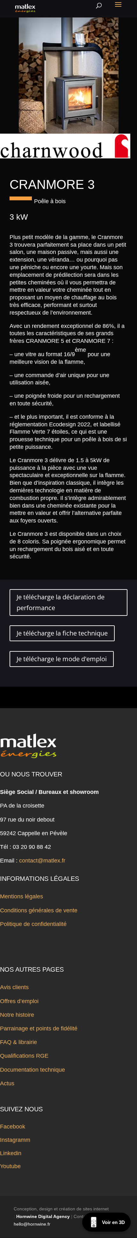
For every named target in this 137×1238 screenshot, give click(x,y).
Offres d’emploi (19, 1001)
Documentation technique (32, 1070)
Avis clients (14, 987)
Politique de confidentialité (33, 924)
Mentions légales (21, 896)
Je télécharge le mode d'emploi (62, 659)
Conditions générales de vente (38, 910)
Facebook (12, 1126)
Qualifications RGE (24, 1056)
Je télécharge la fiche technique (62, 633)
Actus (7, 1083)
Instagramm (15, 1140)
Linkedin (10, 1153)
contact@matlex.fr (42, 860)
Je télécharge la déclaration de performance (61, 602)
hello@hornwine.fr (32, 1224)
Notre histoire (17, 1015)
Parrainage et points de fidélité (38, 1028)
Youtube (10, 1166)
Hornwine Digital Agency (43, 1216)
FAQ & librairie (18, 1042)
